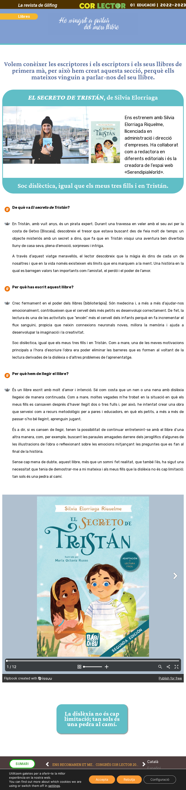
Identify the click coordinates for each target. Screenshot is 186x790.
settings (54, 785)
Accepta (102, 779)
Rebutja (129, 779)
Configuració (159, 779)
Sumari (22, 764)
